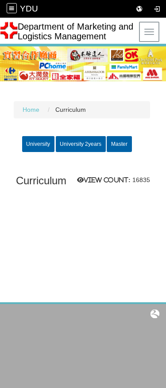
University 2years (80, 144)
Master (119, 144)
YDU (29, 8)
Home (31, 110)
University (38, 144)
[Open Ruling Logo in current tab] (155, 313)
